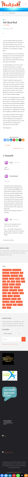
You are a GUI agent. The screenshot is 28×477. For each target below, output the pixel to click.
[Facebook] (5, 140)
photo (4, 293)
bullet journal (6, 275)
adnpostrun (6, 273)
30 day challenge (7, 270)
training (12, 301)
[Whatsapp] (17, 140)
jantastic (18, 284)
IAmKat (18, 281)
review (4, 296)
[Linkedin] (11, 140)
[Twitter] (8, 140)
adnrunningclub (14, 273)
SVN (19, 299)
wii (3, 304)
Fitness (17, 278)
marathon (5, 290)
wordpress (9, 304)
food (4, 281)
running (10, 296)
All (6, 13)
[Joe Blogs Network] (7, 452)
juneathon (5, 287)
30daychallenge (16, 270)
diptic (20, 275)
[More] (23, 140)
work (15, 304)
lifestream (17, 287)
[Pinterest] (14, 140)
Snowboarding (6, 299)
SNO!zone (16, 296)
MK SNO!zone (13, 290)
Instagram (5, 284)
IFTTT (23, 281)
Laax (11, 287)
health (12, 281)
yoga (4, 307)
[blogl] (4, 436)
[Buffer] (20, 140)
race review (15, 293)
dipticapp (5, 278)
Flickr (22, 278)
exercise (12, 278)
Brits (21, 273)
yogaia (8, 307)
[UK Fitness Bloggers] (9, 375)
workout (20, 304)
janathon (12, 284)
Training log (19, 301)
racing (21, 293)
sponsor (14, 299)
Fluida (13, 472)
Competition (14, 275)
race (9, 293)
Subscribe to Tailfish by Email (9, 344)
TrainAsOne (6, 301)
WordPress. (18, 472)
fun (8, 281)
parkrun (20, 290)
